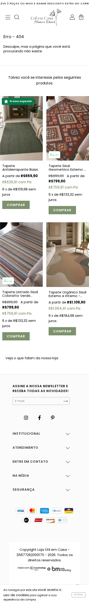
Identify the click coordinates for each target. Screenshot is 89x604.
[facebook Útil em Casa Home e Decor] (40, 417)
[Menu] (7, 17)
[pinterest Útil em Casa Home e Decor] (52, 417)
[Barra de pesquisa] (16, 17)
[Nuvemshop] (32, 570)
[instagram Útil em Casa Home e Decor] (26, 417)
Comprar (16, 205)
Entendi (78, 594)
